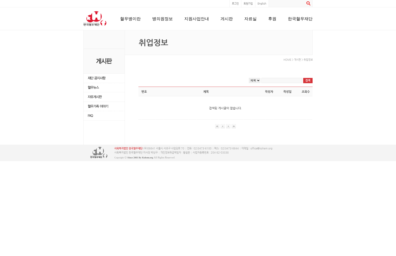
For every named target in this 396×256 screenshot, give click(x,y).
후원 (272, 19)
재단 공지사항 (104, 78)
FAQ (104, 116)
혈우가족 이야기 (104, 106)
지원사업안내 (196, 19)
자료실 (250, 19)
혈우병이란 (130, 19)
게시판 (226, 19)
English (262, 3)
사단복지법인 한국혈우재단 (98, 152)
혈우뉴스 (104, 87)
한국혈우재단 (300, 19)
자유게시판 (104, 97)
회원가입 (248, 3)
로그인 (235, 3)
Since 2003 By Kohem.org (140, 157)
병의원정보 (162, 19)
